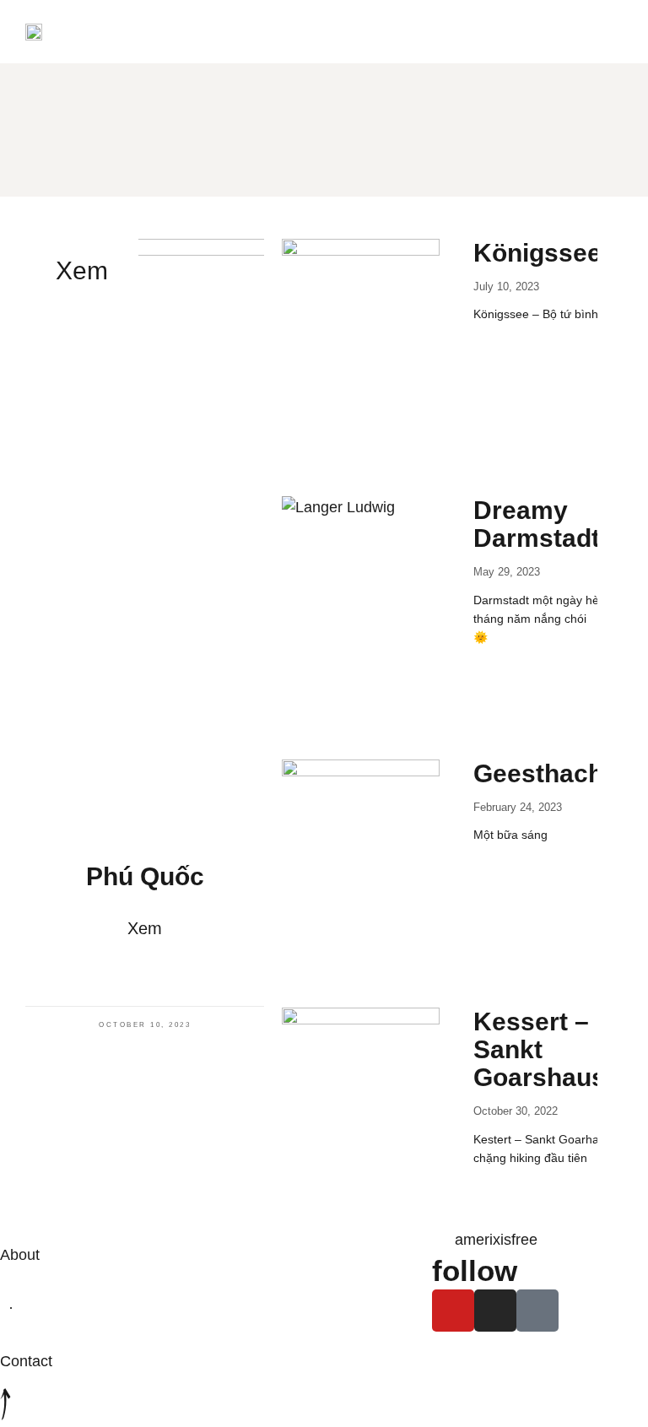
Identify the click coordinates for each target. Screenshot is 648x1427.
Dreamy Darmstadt (536, 524)
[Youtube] (453, 1310)
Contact (26, 1361)
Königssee (537, 253)
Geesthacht (542, 773)
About (20, 1254)
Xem (144, 928)
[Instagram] (495, 1310)
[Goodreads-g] (537, 1310)
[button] (324, 32)
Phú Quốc (145, 876)
